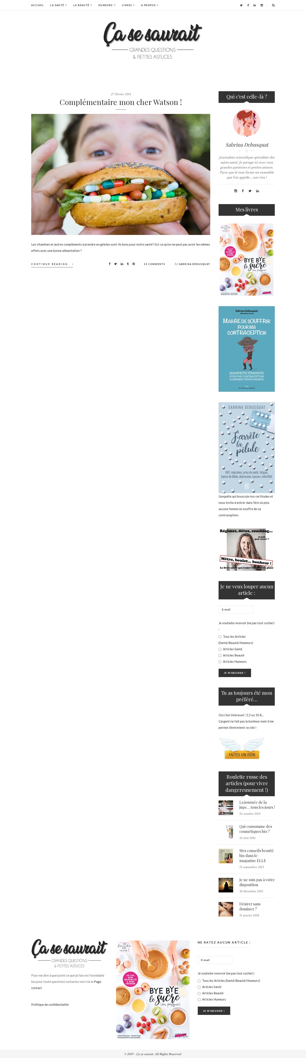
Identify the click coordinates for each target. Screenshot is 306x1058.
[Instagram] (262, 5)
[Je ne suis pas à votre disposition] (226, 885)
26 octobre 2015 (250, 814)
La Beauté (81, 5)
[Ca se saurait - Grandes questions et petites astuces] (153, 40)
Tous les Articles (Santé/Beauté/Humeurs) (236, 640)
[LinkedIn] (255, 5)
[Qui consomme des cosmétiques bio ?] (226, 832)
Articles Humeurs (234, 661)
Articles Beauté (233, 655)
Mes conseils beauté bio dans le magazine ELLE (256, 855)
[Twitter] (241, 5)
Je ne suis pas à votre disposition (257, 882)
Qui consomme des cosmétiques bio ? (255, 829)
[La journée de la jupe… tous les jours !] (226, 807)
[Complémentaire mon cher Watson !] (120, 174)
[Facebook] (248, 5)
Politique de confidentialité (50, 1004)
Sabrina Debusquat (194, 264)
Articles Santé (232, 649)
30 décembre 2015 (251, 891)
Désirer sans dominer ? (250, 906)
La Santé (57, 5)
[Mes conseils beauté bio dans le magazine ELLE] (226, 856)
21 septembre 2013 (251, 867)
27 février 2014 (121, 94)
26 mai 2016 (247, 838)
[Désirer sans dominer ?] (226, 909)
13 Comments (154, 264)
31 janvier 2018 (249, 915)
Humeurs (105, 5)
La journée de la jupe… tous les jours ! (257, 805)
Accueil (37, 5)
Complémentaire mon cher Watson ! (121, 102)
